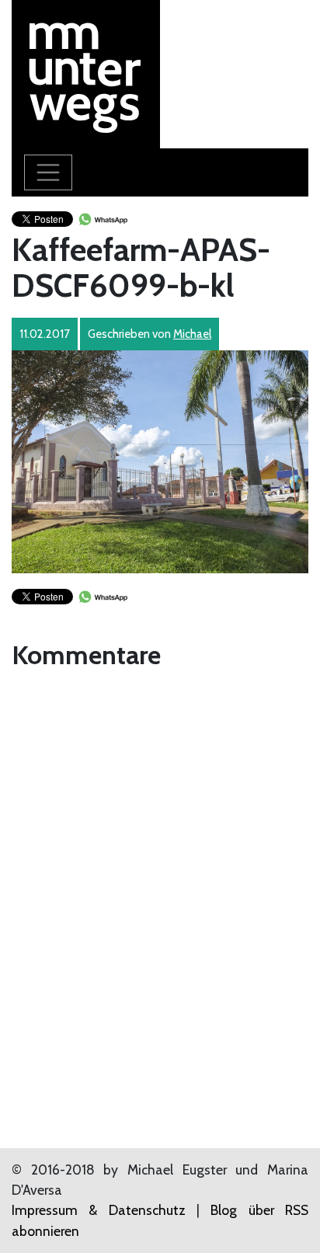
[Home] (86, 72)
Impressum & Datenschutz (99, 1210)
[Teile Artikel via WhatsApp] (102, 218)
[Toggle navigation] (48, 172)
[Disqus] (160, 870)
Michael (192, 334)
